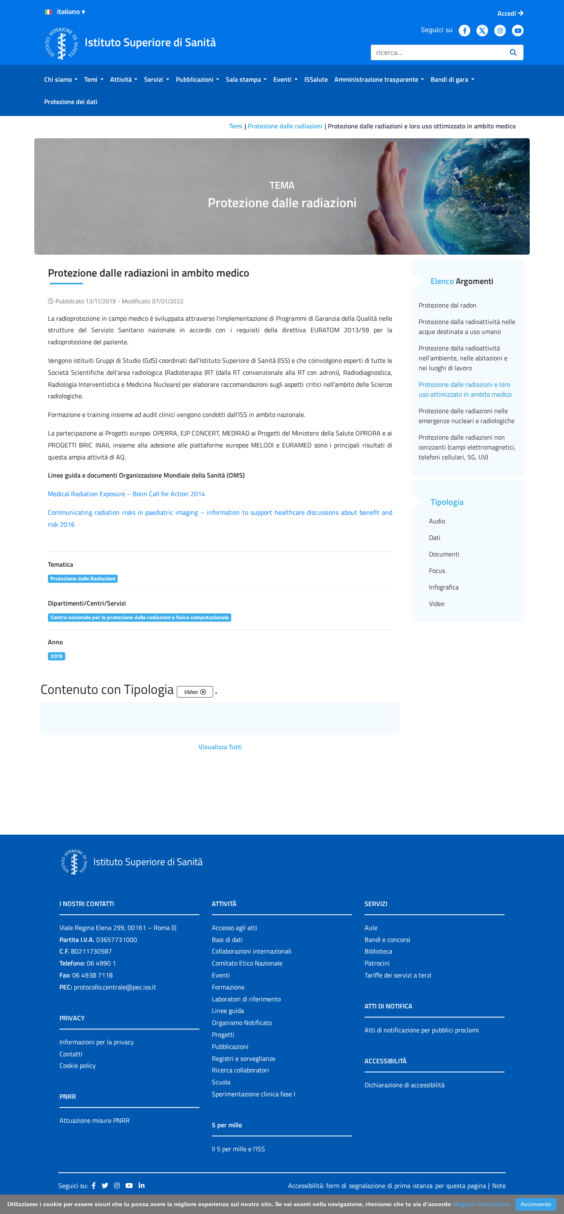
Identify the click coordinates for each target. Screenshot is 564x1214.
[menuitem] (61, 79)
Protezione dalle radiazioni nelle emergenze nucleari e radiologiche (466, 416)
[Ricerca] (513, 52)
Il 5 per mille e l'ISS (238, 1149)
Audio (437, 521)
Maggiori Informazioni (481, 1204)
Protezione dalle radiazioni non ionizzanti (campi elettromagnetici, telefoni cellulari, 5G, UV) (467, 447)
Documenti (444, 554)
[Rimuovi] (203, 692)
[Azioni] (48, 12)
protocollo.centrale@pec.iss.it (115, 987)
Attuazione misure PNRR (94, 1120)
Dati (435, 537)
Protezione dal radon (447, 305)
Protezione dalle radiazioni (285, 126)
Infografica (444, 587)
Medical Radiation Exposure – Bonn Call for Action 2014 (126, 494)
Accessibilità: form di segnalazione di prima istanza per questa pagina (387, 1185)
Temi (235, 126)
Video (436, 603)
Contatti (71, 1054)
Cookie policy (77, 1065)
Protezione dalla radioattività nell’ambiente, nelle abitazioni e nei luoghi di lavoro (463, 358)
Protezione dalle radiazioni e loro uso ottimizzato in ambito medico (465, 389)
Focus (437, 570)
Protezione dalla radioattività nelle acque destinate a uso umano (467, 326)
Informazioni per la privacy (96, 1042)
